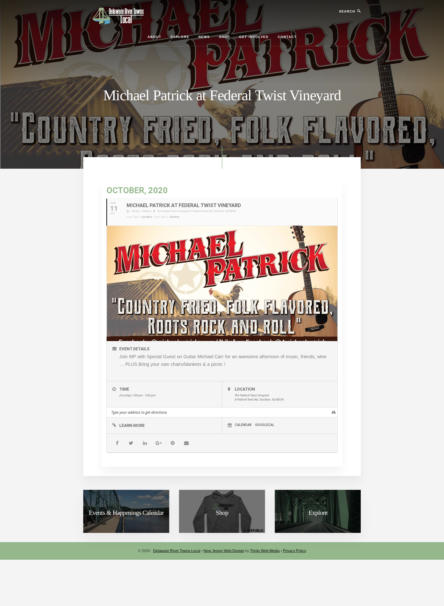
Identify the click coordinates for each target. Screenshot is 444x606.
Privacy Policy (294, 551)
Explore (317, 512)
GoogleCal (264, 425)
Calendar (243, 425)
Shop (222, 512)
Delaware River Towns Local (176, 551)
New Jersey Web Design (224, 551)
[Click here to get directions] (333, 412)
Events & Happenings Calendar (126, 512)
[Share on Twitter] (131, 443)
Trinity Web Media (265, 551)
